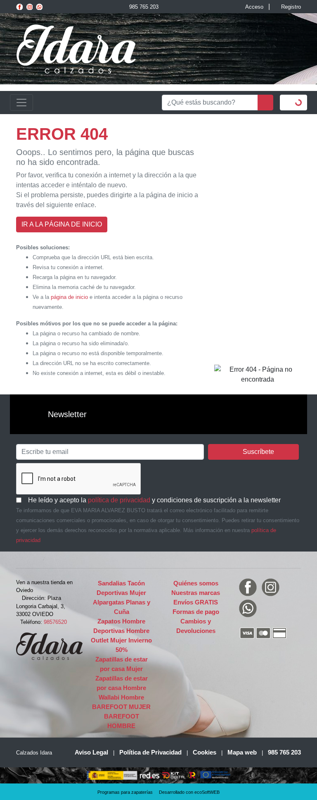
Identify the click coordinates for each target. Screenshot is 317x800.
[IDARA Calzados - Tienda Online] (76, 48)
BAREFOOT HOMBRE (121, 721)
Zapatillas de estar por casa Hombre (121, 683)
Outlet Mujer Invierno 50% (121, 645)
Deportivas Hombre (121, 630)
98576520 (55, 622)
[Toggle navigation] (21, 102)
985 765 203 (143, 7)
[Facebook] (19, 6)
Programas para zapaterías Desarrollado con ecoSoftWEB (158, 792)
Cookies (204, 752)
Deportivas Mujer (121, 592)
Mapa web (242, 752)
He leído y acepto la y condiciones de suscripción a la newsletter (153, 500)
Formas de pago (196, 611)
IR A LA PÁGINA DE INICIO (61, 224)
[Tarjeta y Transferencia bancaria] (270, 632)
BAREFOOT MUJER (121, 706)
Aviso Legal (91, 752)
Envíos (195, 602)
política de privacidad (119, 500)
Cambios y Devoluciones (195, 626)
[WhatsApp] (39, 6)
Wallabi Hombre (121, 697)
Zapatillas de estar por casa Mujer (121, 664)
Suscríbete (258, 451)
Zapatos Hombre (121, 621)
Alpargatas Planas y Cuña (121, 607)
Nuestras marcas (195, 592)
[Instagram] (29, 6)
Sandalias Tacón (121, 583)
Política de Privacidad (150, 752)
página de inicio (69, 297)
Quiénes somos (195, 583)
